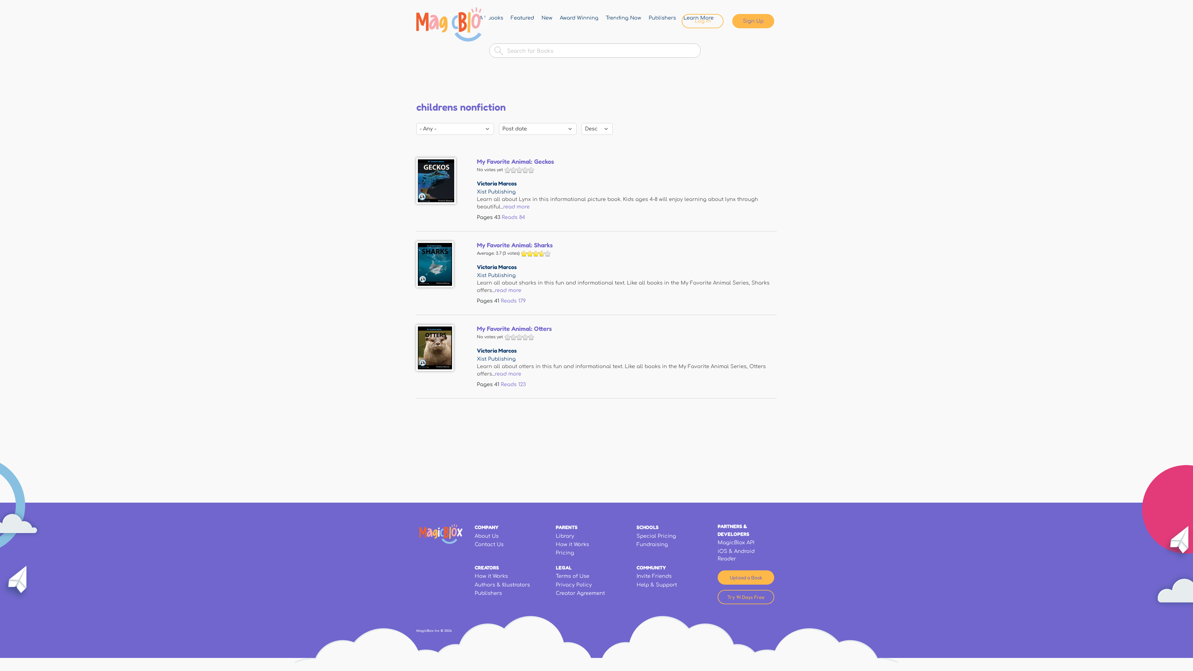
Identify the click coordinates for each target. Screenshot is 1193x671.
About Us (487, 536)
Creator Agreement (580, 593)
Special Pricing (656, 536)
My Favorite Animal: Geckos (515, 161)
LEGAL (564, 567)
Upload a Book (746, 577)
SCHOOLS (648, 527)
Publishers (488, 593)
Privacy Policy (574, 585)
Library (590, 21)
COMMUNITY (651, 567)
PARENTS (567, 527)
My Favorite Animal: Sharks (515, 245)
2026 (448, 630)
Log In (703, 21)
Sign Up (753, 21)
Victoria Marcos (497, 183)
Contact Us (489, 544)
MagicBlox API (736, 542)
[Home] (453, 24)
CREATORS (487, 567)
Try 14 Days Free (746, 597)
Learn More (655, 21)
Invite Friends (654, 576)
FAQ (619, 21)
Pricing (565, 553)
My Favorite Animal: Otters (514, 328)
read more (516, 207)
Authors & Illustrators (502, 585)
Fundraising (652, 544)
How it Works (572, 544)
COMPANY (486, 527)
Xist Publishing (496, 192)
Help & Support (657, 585)
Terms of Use (572, 576)
